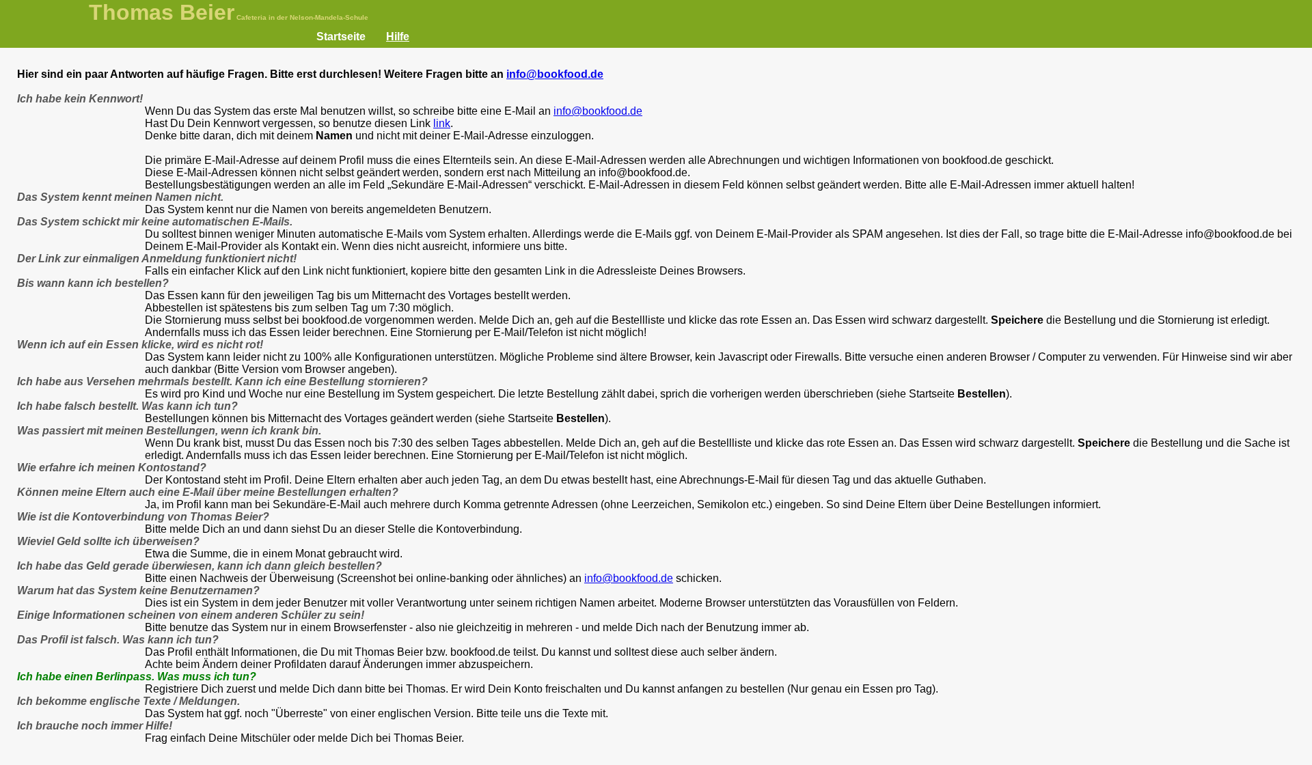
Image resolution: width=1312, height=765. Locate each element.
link (441, 123)
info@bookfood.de (554, 74)
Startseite (341, 36)
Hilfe (397, 36)
